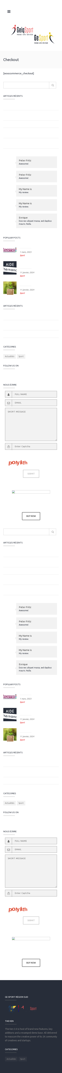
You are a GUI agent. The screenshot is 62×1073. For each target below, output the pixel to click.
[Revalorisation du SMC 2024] (10, 288)
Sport (22, 255)
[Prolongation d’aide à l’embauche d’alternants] (10, 268)
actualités (9, 356)
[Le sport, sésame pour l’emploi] (10, 250)
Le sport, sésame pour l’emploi (34, 245)
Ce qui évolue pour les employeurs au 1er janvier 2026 (30, 133)
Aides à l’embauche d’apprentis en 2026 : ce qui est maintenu (29, 143)
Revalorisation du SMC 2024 (33, 283)
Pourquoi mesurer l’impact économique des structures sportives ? (28, 115)
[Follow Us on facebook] (26, 375)
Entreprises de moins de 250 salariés (24, 124)
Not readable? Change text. (15, 453)
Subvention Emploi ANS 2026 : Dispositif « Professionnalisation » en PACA (26, 105)
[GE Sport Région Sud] (33, 34)
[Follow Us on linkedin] (32, 375)
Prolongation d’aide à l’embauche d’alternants (36, 264)
